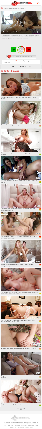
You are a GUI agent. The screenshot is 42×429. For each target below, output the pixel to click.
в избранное (21, 57)
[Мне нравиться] (14, 49)
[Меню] (4, 3)
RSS (24, 425)
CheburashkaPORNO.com (21, 3)
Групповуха (7, 62)
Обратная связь (9, 425)
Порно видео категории (30, 61)
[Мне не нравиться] (28, 49)
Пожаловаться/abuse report (25, 427)
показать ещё (21, 408)
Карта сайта (18, 425)
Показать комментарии (21, 67)
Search (38, 3)
